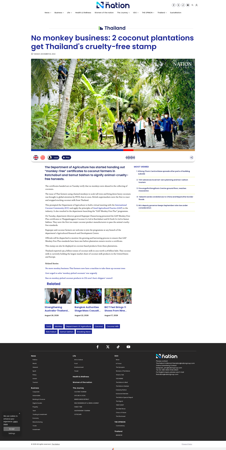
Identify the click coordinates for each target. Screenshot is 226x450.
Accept (11, 429)
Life (68, 12)
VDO (135, 12)
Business (58, 12)
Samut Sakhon (66, 331)
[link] (58, 304)
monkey (58, 326)
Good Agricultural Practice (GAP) (107, 208)
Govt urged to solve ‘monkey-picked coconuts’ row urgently (71, 273)
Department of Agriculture (78, 326)
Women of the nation (104, 12)
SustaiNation (175, 12)
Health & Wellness (83, 12)
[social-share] (174, 5)
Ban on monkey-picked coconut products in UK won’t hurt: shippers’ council (78, 278)
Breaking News (84, 331)
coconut (99, 326)
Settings (12, 433)
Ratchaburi (51, 331)
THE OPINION (147, 12)
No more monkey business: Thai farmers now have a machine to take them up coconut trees (85, 268)
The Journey (122, 12)
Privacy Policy (187, 444)
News (47, 12)
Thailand (161, 12)
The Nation (56, 444)
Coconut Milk (113, 326)
